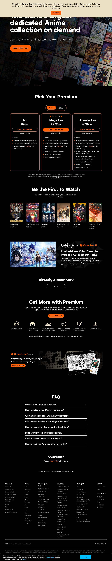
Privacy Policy (50, 557)
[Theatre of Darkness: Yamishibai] (95, 216)
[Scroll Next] (103, 212)
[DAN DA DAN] (79, 215)
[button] (100, 543)
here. (24, 559)
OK (85, 557)
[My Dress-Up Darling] (63, 215)
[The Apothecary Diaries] (32, 215)
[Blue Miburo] (48, 215)
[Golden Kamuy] (16, 215)
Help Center (54, 461)
